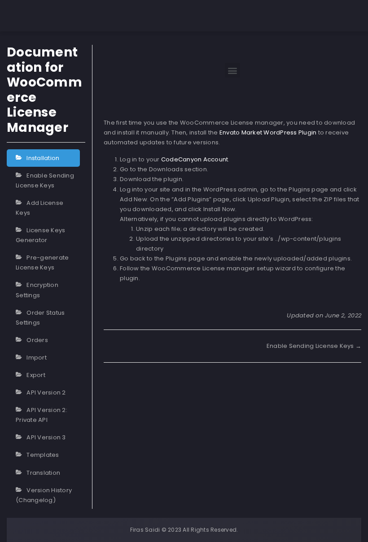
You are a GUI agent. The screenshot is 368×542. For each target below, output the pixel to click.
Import (36, 357)
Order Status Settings (40, 317)
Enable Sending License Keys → (314, 346)
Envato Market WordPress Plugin (268, 132)
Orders (37, 340)
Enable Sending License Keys (45, 180)
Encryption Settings (37, 290)
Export (35, 375)
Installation (42, 158)
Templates (42, 455)
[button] (232, 70)
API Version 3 (46, 437)
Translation (43, 472)
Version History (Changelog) (44, 495)
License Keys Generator (40, 235)
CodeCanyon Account (194, 159)
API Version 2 (46, 392)
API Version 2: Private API (41, 415)
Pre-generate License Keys (42, 262)
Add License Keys (39, 208)
